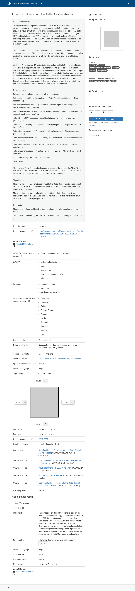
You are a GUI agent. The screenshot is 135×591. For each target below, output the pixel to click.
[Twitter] (91, 112)
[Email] (110, 112)
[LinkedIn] (104, 112)
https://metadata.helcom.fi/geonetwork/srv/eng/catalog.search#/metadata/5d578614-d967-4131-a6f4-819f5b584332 (60, 234)
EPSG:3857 (43, 439)
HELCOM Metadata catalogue (24, 3)
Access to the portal (106, 119)
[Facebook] (98, 112)
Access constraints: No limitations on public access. (59, 358)
